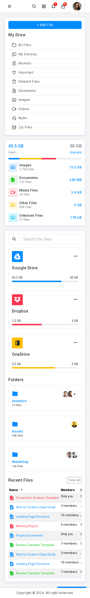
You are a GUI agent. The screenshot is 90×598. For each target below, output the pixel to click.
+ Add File (45, 25)
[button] (63, 6)
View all (74, 480)
